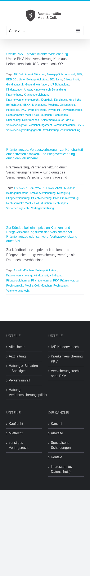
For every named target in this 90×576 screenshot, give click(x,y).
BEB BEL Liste (15, 79)
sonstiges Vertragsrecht (18, 445)
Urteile (70, 119)
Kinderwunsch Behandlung (50, 89)
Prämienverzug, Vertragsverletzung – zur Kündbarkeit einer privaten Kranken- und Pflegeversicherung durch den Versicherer (44, 154)
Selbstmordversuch (52, 119)
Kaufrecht (16, 423)
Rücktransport (30, 119)
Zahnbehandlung (70, 130)
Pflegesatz (12, 109)
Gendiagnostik (15, 84)
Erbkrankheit (71, 79)
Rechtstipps (60, 114)
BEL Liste (56, 79)
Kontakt (56, 457)
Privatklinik (54, 109)
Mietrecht (15, 433)
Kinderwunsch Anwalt (19, 89)
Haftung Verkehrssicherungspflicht (24, 392)
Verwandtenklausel (65, 125)
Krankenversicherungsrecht (22, 99)
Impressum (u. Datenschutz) (61, 469)
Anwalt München (35, 74)
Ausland (70, 74)
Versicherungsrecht (40, 125)
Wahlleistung (51, 130)
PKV (23, 109)
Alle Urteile (17, 347)
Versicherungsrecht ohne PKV (65, 373)
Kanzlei (56, 423)
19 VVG (18, 74)
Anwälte (57, 433)
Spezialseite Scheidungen (61, 445)
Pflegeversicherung (18, 198)
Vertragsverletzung (42, 208)
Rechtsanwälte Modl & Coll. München (29, 114)
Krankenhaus (14, 94)
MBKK (27, 104)
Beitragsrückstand (37, 79)
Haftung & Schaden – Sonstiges (23, 368)
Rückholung (13, 119)
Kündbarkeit (40, 275)
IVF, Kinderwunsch (65, 347)
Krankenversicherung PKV (66, 359)
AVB (79, 74)
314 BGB (48, 187)
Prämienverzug (37, 109)
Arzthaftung (17, 356)
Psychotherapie (72, 109)
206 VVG (35, 187)
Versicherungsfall (16, 125)
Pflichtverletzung (41, 198)
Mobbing (53, 104)
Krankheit (47, 99)
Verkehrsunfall (19, 380)
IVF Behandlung (59, 84)
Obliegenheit (67, 104)
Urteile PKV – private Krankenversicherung (37, 54)
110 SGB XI (21, 187)
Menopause (39, 104)
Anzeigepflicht (55, 74)
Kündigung (60, 99)
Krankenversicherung (36, 94)
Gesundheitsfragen (36, 84)
